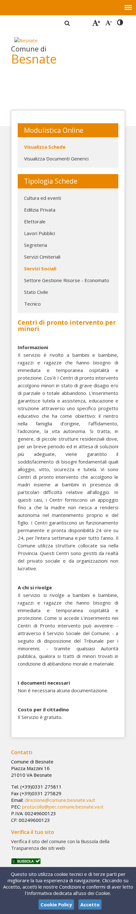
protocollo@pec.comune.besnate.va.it (62, 806)
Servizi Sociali (40, 268)
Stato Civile (36, 292)
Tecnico (32, 304)
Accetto (90, 904)
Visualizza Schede (44, 147)
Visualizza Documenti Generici (56, 158)
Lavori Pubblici (39, 233)
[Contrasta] (120, 22)
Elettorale (35, 221)
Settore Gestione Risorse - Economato (66, 280)
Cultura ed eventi (42, 198)
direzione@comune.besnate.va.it (60, 800)
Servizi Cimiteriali (42, 257)
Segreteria (35, 245)
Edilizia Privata (39, 209)
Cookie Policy (56, 904)
